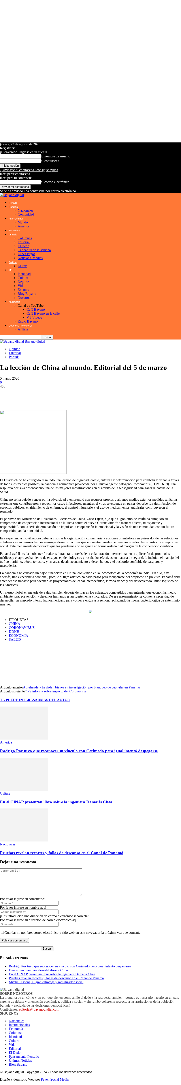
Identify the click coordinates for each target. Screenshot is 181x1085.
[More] (115, 395)
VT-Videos (34, 317)
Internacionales (19, 1025)
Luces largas (26, 254)
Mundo (23, 222)
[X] (33, 395)
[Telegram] (46, 395)
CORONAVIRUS (22, 627)
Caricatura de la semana (34, 250)
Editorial (24, 242)
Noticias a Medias (30, 258)
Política (13, 262)
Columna (15, 1033)
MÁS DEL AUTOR (55, 700)
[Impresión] (86, 395)
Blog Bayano (27, 293)
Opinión (13, 234)
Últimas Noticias (20, 1060)
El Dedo (23, 246)
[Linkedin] (59, 395)
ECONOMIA (18, 635)
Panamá (13, 206)
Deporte (23, 282)
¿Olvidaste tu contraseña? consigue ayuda (29, 170)
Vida (21, 286)
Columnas (25, 238)
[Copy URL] (99, 395)
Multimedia (14, 302)
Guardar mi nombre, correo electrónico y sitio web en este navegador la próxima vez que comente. (72, 932)
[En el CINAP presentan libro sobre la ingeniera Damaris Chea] (24, 789)
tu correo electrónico (55, 182)
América (24, 226)
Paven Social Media (55, 1079)
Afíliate (23, 329)
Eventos (23, 290)
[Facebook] (19, 395)
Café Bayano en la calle (43, 313)
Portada (13, 202)
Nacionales (25, 210)
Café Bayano (35, 309)
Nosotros (24, 297)
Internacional (16, 218)
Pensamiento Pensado (24, 1056)
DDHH (14, 631)
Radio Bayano (28, 321)
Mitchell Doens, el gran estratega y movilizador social (46, 982)
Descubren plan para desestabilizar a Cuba (38, 970)
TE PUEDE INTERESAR (20, 700)
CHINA (14, 624)
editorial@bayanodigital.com (39, 1009)
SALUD (15, 639)
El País (22, 266)
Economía (14, 230)
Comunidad (26, 214)
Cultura (23, 278)
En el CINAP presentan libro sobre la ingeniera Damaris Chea (56, 802)
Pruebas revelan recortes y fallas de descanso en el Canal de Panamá (61, 853)
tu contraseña (50, 161)
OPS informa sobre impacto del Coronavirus (56, 691)
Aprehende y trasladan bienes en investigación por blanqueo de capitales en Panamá (81, 687)
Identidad (24, 274)
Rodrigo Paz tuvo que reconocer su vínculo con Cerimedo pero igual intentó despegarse (79, 751)
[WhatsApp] (6, 395)
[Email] (72, 395)
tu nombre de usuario (55, 156)
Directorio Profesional (20, 325)
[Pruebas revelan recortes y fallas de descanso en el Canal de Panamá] (24, 840)
